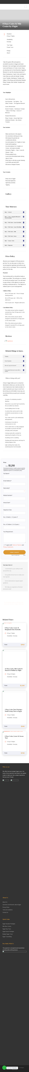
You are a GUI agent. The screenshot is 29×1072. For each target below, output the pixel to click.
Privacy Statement (8, 547)
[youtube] (17, 1)
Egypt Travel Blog (7, 936)
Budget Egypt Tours (8, 934)
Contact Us (5, 912)
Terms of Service (17, 545)
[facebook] (11, 1)
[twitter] (15, 1)
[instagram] (19, 1)
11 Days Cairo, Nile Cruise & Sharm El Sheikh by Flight (14, 669)
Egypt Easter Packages (8, 931)
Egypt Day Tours (7, 929)
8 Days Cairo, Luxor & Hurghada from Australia (13, 628)
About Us (5, 902)
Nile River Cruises (7, 926)
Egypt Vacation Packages (9, 923)
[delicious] (9, 1)
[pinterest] (13, 1)
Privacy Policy (6, 907)
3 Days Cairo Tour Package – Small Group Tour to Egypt (14, 710)
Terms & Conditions (8, 909)
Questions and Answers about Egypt (12, 904)
